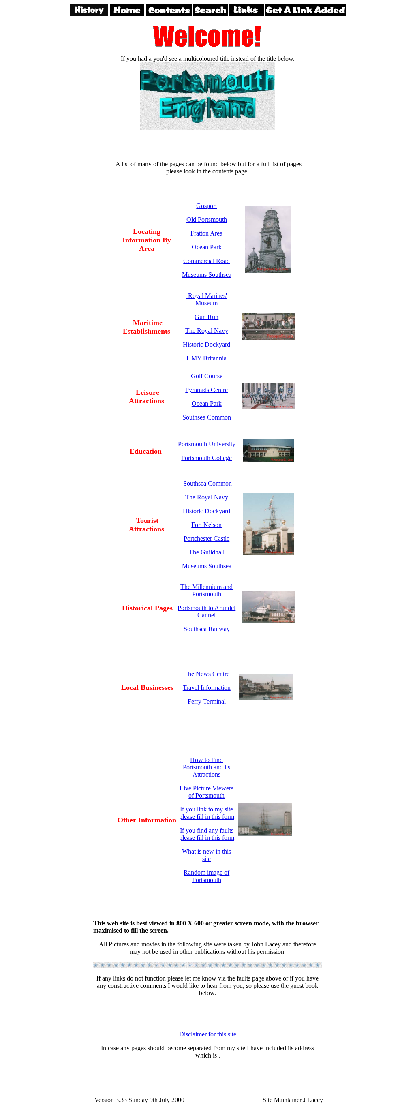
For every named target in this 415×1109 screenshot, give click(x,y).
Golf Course (206, 376)
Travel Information (207, 687)
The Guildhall (207, 552)
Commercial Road (206, 260)
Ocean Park (207, 247)
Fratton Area (206, 233)
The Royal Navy (206, 330)
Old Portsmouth (206, 219)
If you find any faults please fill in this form (206, 834)
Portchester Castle (206, 538)
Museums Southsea (206, 274)
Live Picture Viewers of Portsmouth (206, 792)
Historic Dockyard (206, 344)
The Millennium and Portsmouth (206, 590)
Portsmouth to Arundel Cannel (206, 611)
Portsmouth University (206, 444)
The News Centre (206, 673)
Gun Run (206, 316)
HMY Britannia (206, 358)
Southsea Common (206, 417)
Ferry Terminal (207, 701)
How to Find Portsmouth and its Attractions (206, 767)
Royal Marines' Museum (206, 299)
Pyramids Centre (206, 389)
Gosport (206, 205)
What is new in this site (206, 855)
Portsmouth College (206, 457)
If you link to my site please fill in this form (206, 813)
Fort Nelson (206, 524)
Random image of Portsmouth (206, 876)
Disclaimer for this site (207, 1034)
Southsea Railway (207, 628)
